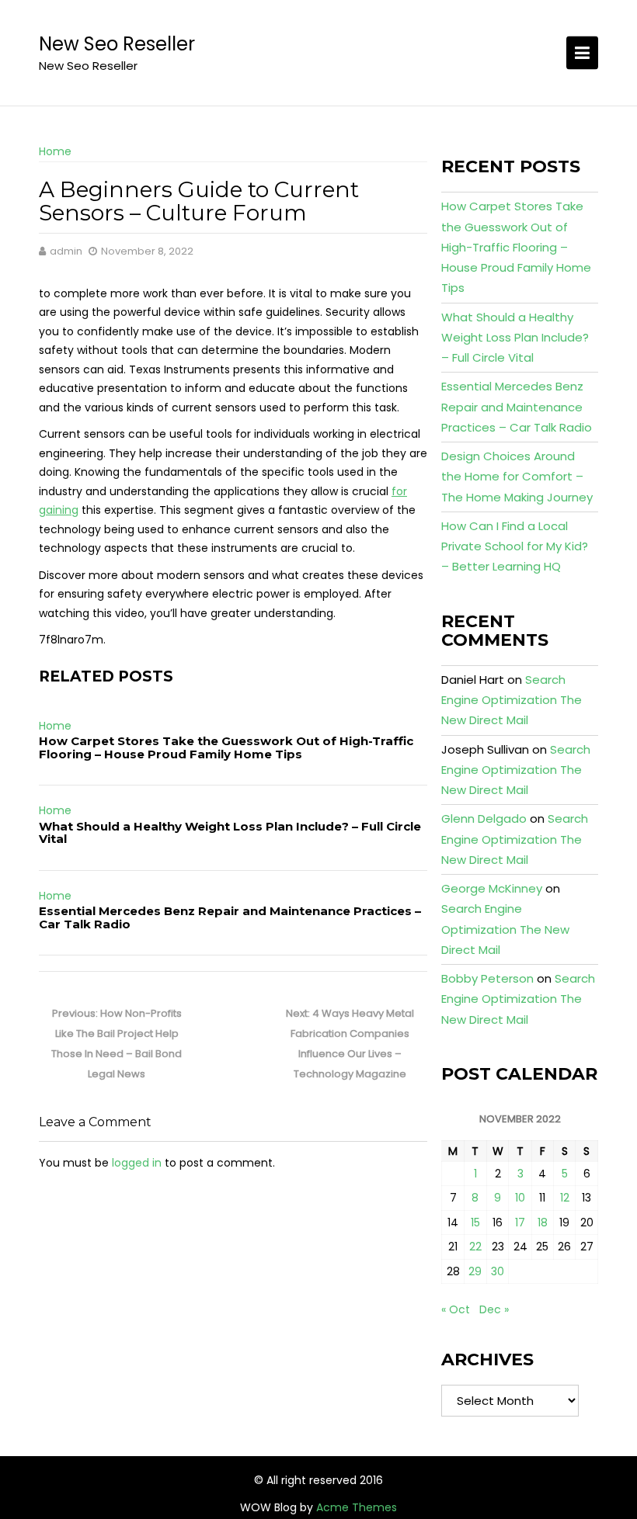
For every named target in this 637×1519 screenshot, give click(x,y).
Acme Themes (356, 1507)
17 (520, 1222)
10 (520, 1197)
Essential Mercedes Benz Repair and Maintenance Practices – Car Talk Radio (230, 917)
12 (564, 1197)
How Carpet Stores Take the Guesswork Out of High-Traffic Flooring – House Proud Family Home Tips (226, 747)
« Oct (455, 1309)
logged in (137, 1162)
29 (475, 1271)
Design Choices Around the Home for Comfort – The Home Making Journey (517, 476)
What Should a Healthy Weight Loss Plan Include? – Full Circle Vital (230, 833)
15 (475, 1222)
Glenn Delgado (484, 818)
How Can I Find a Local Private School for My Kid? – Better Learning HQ (514, 546)
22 (475, 1246)
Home (55, 151)
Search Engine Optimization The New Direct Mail (511, 700)
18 (543, 1222)
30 (497, 1271)
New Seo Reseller (117, 44)
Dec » (494, 1309)
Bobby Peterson (487, 978)
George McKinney (491, 888)
